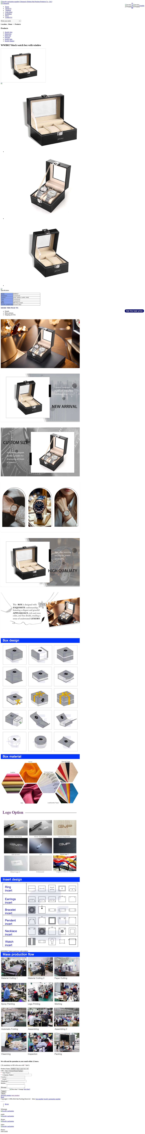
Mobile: (3, 1083)
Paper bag (8, 35)
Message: (4, 1087)
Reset (3, 1093)
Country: (3, 1077)
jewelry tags (8, 39)
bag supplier (39, 1099)
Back (2, 1097)
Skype (7, 1104)
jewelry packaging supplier (52, 1099)
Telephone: (4, 1081)
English (141, 6)
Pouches (7, 37)
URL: (2, 1071)
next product (15, 1095)
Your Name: (5, 1073)
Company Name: (7, 1075)
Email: (3, 1079)
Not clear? (27, 1089)
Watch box (8, 34)
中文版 (132, 5)
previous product (6, 1095)
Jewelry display (9, 41)
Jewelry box (8, 32)
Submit (4, 1091)
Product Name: (5, 1069)
